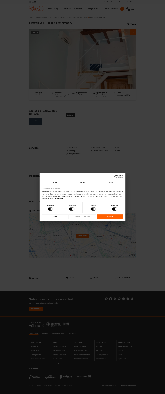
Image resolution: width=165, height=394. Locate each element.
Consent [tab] (54, 182)
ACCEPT (110, 217)
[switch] (71, 209)
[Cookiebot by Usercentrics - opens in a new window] (115, 176)
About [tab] (111, 182)
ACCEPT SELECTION (82, 217)
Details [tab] (82, 182)
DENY (55, 217)
